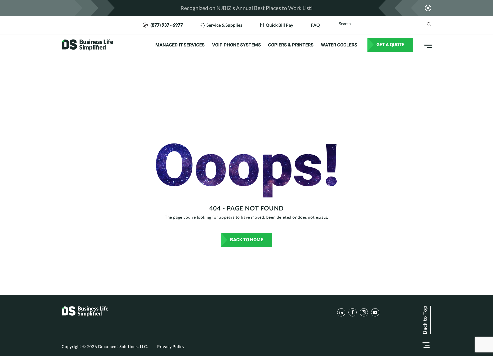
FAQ (315, 24)
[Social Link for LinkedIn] (341, 312)
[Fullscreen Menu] (425, 44)
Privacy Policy (171, 346)
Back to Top (425, 320)
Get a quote (390, 44)
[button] (426, 345)
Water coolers (339, 44)
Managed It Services (180, 44)
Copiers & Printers (291, 44)
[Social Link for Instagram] (364, 312)
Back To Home (246, 239)
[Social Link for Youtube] (375, 312)
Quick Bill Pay (279, 24)
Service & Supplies (224, 24)
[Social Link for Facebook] (352, 312)
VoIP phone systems (236, 44)
